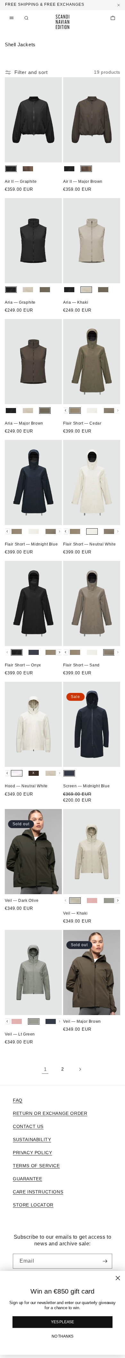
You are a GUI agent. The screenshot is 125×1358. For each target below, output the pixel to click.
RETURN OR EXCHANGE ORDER (50, 1113)
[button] (26, 18)
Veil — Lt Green (20, 1034)
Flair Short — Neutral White (89, 544)
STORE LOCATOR (33, 1204)
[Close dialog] (117, 1278)
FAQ (17, 1100)
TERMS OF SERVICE (36, 1165)
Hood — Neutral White (26, 786)
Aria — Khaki (75, 302)
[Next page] (80, 1069)
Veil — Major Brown (82, 1021)
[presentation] (65, 410)
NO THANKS (62, 1336)
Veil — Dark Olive (21, 900)
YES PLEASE (62, 1322)
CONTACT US (28, 1126)
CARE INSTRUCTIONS (38, 1191)
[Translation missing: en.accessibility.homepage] (62, 21)
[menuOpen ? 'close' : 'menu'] (11, 18)
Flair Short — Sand (81, 665)
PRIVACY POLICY (32, 1152)
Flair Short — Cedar (82, 423)
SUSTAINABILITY (32, 1139)
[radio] (11, 169)
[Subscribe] (105, 1261)
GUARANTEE (27, 1178)
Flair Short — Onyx (23, 665)
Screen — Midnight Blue (86, 786)
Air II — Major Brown (83, 181)
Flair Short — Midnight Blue (31, 544)
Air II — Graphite (21, 181)
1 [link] (45, 1069)
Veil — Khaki (75, 913)
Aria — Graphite (20, 302)
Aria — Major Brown (24, 423)
